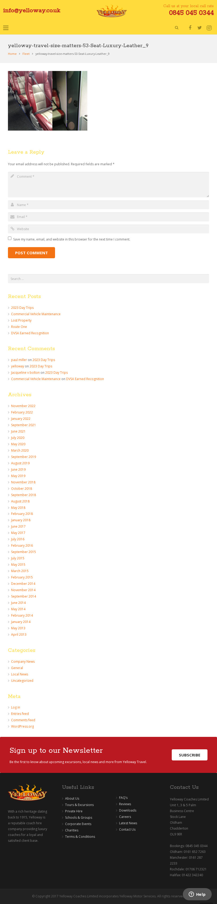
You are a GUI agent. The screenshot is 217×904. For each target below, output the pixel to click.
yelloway (17, 366)
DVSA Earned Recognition (30, 333)
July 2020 (17, 437)
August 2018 (20, 501)
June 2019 (18, 469)
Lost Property (21, 320)
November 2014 (23, 590)
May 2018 (18, 507)
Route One (19, 326)
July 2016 (17, 539)
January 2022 (20, 418)
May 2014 (18, 609)
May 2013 (18, 628)
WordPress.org (22, 726)
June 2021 (18, 431)
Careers (125, 816)
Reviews (125, 804)
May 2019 (18, 476)
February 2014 (22, 615)
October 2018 (21, 488)
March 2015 (20, 571)
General (17, 668)
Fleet (26, 54)
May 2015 (18, 564)
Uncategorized (22, 680)
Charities (71, 830)
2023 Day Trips (22, 307)
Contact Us (127, 829)
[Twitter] (199, 28)
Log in (15, 707)
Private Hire (74, 811)
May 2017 (18, 533)
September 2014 (23, 596)
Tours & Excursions (79, 805)
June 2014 (18, 602)
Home (12, 54)
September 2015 (23, 552)
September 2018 (23, 495)
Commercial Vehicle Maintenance (36, 314)
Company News (23, 661)
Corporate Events (78, 824)
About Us (72, 798)
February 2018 (22, 513)
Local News (19, 674)
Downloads (127, 810)
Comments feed (23, 720)
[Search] (176, 27)
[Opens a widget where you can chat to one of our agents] (197, 894)
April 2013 (18, 634)
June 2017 (18, 526)
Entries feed (20, 713)
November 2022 (23, 406)
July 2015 (17, 558)
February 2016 (22, 545)
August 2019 (20, 463)
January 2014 (20, 622)
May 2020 (18, 444)
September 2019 (23, 457)
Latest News (128, 823)
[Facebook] (190, 28)
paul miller (19, 360)
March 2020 (20, 450)
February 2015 (22, 577)
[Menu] (6, 27)
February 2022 (22, 412)
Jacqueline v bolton (25, 372)
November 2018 (23, 482)
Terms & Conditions (80, 836)
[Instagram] (209, 28)
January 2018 (20, 520)
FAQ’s (123, 797)
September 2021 (23, 425)
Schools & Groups (78, 817)
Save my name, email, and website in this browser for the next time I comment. (71, 239)
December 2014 (23, 583)
